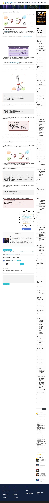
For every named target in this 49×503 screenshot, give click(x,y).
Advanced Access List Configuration (32, 25)
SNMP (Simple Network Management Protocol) (42, 341)
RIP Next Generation (42, 206)
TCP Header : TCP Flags (41, 125)
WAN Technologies (41, 247)
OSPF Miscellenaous (42, 232)
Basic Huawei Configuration (41, 357)
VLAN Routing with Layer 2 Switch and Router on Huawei (41, 383)
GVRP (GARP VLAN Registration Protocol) (42, 152)
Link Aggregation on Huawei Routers (42, 194)
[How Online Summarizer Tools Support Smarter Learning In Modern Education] (37, 465)
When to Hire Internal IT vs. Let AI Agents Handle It (43, 460)
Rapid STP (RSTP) (41, 179)
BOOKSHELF (34, 2)
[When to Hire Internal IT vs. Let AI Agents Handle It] (37, 460)
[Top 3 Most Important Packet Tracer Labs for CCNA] (37, 479)
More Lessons (39, 454)
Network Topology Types (41, 44)
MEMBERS (26, 2)
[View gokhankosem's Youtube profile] (10, 238)
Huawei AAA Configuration (41, 333)
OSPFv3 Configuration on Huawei (41, 239)
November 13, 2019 (13, 260)
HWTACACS (40, 324)
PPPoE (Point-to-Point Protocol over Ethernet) (42, 250)
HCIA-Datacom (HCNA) (10, 254)
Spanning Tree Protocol (41, 175)
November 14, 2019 (17, 263)
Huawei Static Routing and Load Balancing (41, 400)
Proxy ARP (40, 82)
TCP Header (40, 137)
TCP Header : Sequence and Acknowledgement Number (41, 141)
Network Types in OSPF (41, 230)
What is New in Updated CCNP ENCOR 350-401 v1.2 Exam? (43, 470)
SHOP (30, 2)
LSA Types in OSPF (41, 225)
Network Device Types (41, 63)
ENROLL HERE (43, 2)
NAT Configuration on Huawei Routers (42, 303)
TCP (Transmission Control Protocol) (41, 145)
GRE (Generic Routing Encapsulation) (41, 270)
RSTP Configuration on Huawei (42, 181)
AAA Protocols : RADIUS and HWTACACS (41, 327)
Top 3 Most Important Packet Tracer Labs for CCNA (43, 480)
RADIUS (40, 330)
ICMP (39, 88)
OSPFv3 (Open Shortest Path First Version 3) (41, 235)
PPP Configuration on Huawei (42, 256)
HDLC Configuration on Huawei (42, 259)
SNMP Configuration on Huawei (42, 345)
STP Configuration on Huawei (42, 184)
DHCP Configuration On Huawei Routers (42, 293)
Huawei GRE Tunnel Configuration (42, 277)
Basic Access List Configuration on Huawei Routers (32, 22)
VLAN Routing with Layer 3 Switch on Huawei (41, 379)
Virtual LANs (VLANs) (42, 156)
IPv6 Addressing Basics (41, 108)
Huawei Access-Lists (31, 18)
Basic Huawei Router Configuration (42, 351)
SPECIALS (19, 2)
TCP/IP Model (41, 48)
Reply (19, 260)
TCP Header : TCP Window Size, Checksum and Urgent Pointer (41, 129)
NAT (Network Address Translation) (8, 251)
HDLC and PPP (41, 253)
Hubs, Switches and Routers (42, 60)
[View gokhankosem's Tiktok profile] (10, 241)
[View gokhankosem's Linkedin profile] (10, 244)
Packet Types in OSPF (41, 223)
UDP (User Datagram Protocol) (42, 122)
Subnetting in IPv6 (41, 115)
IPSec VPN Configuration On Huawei (41, 274)
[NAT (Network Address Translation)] (39, 35)
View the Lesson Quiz (7, 250)
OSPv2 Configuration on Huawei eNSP (42, 216)
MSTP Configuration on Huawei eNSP (42, 172)
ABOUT (38, 2)
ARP (39, 86)
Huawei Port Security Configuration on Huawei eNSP (42, 371)
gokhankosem (14, 236)
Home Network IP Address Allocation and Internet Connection (41, 72)
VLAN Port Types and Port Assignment (42, 159)
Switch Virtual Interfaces (41, 387)
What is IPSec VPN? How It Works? (42, 266)
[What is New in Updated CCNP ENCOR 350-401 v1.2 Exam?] (37, 470)
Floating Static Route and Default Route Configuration (42, 404)
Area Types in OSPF (42, 227)
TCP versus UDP (41, 135)
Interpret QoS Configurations (41, 427)
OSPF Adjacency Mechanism (41, 220)
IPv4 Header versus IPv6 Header (41, 96)
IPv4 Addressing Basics (41, 99)
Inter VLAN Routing (42, 389)
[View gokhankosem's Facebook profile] (10, 236)
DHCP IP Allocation (41, 290)
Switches (40, 57)
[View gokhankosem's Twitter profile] (10, 243)
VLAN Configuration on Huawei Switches (42, 165)
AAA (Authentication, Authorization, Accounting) (27, 251)
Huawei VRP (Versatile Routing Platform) (41, 363)
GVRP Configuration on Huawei (42, 162)
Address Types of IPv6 (41, 111)
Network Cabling (41, 46)
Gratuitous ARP (41, 84)
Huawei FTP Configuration (41, 354)
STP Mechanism (41, 177)
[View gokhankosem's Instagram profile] (10, 239)
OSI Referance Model (42, 50)
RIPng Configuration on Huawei (42, 209)
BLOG (23, 2)
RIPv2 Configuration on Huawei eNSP (42, 201)
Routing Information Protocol (42, 204)
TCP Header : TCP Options (41, 133)
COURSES (15, 2)
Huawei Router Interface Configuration (41, 396)
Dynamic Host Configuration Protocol (41, 287)
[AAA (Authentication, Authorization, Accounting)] (44, 35)
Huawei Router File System (41, 360)
